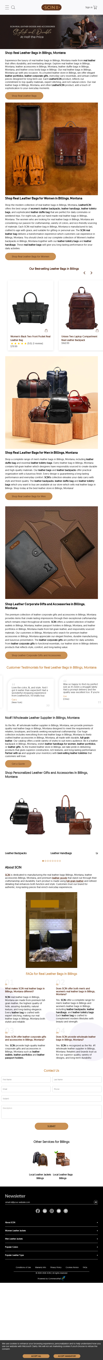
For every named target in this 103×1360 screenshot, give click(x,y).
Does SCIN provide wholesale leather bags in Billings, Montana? (76, 1038)
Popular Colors (11, 1247)
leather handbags (70, 208)
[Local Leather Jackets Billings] (40, 1159)
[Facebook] (38, 1211)
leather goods (59, 877)
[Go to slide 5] (53, 861)
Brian (4, 699)
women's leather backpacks (45, 208)
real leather (89, 60)
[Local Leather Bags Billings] (63, 1159)
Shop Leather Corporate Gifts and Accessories (36, 655)
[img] (27, 819)
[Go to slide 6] (55, 861)
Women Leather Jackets (15, 1230)
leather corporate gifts (36, 75)
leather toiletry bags (68, 241)
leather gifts (14, 746)
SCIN (82, 230)
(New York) (6, 702)
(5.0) (29, 343)
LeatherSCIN (55, 78)
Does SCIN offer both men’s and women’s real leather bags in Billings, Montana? (75, 991)
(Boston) (57, 699)
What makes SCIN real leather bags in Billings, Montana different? (25, 990)
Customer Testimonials (22, 667)
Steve (56, 696)
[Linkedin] (44, 1211)
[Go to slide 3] (48, 861)
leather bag (18, 1012)
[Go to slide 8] (60, 861)
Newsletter (15, 1197)
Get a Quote (18, 763)
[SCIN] (51, 7)
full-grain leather (75, 880)
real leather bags (33, 244)
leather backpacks (66, 470)
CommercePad (54, 1278)
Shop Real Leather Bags (24, 95)
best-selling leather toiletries (72, 753)
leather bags (45, 470)
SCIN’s (48, 477)
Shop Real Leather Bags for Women (30, 256)
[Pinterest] (65, 1211)
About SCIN (10, 1222)
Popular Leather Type (14, 1255)
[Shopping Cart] (95, 7)
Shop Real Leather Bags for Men (29, 496)
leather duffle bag (40, 212)
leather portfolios (14, 75)
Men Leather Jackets (14, 1238)
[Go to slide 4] (50, 861)
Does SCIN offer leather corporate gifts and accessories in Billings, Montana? (25, 1038)
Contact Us (51, 1070)
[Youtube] (58, 1211)
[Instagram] (51, 1211)
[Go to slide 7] (57, 861)
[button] (96, 1202)
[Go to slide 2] (45, 861)
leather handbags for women (60, 743)
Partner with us (13, 753)
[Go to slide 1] (43, 861)
